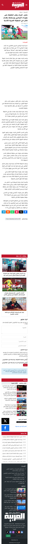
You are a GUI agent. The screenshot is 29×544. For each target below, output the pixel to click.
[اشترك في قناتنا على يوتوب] (19, 532)
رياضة (21, 12)
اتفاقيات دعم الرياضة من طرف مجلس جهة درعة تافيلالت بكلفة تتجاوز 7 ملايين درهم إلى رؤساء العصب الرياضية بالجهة (9, 413)
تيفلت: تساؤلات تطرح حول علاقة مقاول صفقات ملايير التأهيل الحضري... (10, 508)
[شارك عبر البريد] (16, 212)
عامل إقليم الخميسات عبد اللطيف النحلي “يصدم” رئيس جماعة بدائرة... (15, 470)
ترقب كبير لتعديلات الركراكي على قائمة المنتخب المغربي (14, 313)
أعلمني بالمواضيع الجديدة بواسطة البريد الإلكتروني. (15, 362)
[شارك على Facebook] (25, 212)
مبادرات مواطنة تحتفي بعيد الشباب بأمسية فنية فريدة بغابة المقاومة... (14, 478)
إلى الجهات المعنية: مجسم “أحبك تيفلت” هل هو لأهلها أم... (14, 482)
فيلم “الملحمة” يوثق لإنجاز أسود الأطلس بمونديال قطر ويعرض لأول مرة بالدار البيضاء (9, 387)
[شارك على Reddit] (8, 212)
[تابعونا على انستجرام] (13, 532)
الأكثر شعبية (14, 383)
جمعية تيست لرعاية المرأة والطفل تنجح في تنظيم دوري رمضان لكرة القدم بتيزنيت (9, 406)
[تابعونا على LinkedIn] (22, 532)
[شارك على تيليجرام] (3, 212)
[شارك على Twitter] (21, 212)
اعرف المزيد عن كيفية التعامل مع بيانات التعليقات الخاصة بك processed (15, 372)
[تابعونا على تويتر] (16, 532)
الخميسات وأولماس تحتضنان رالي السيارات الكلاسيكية (10, 399)
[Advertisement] (14, 84)
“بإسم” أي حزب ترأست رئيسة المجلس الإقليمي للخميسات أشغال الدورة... (14, 474)
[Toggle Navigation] (26, 5)
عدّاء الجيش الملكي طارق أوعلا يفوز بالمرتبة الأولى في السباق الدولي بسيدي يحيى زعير (14, 274)
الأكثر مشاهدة (22, 383)
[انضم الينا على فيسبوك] (10, 532)
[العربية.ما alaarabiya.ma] (14, 517)
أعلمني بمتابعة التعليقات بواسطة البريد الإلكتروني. (15, 359)
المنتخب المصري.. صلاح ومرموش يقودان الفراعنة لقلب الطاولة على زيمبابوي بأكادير (14, 294)
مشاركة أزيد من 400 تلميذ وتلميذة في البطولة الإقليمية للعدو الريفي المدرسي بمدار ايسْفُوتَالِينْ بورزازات (9, 394)
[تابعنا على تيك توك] (7, 532)
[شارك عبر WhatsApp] (12, 212)
